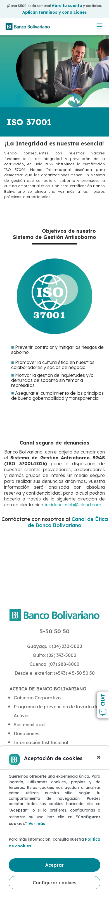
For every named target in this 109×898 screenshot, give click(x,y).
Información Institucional (41, 742)
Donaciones (26, 733)
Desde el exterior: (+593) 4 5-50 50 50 (55, 673)
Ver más (37, 823)
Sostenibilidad (29, 724)
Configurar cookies (54, 882)
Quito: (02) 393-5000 (54, 655)
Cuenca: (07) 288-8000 (54, 664)
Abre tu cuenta (67, 5)
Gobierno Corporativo (37, 697)
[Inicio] (28, 26)
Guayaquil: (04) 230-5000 (54, 646)
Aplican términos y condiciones (54, 12)
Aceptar (54, 865)
